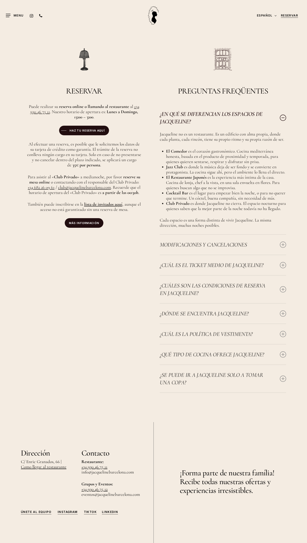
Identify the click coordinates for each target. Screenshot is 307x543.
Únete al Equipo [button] (36, 512)
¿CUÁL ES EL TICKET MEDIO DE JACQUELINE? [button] (211, 265)
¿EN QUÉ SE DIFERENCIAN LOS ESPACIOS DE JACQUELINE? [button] (211, 117)
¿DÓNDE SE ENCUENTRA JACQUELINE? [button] (204, 313)
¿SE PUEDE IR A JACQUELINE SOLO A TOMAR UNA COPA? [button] (211, 378)
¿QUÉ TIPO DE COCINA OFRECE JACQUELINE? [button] (212, 354)
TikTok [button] (90, 512)
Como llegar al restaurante (43, 467)
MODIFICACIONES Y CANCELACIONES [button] (203, 244)
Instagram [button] (68, 512)
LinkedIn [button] (110, 512)
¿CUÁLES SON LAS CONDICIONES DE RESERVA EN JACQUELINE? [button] (212, 289)
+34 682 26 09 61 (41, 187)
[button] (15, 15)
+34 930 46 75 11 (94, 467)
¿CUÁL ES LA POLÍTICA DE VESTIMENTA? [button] (206, 334)
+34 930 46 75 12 (94, 489)
